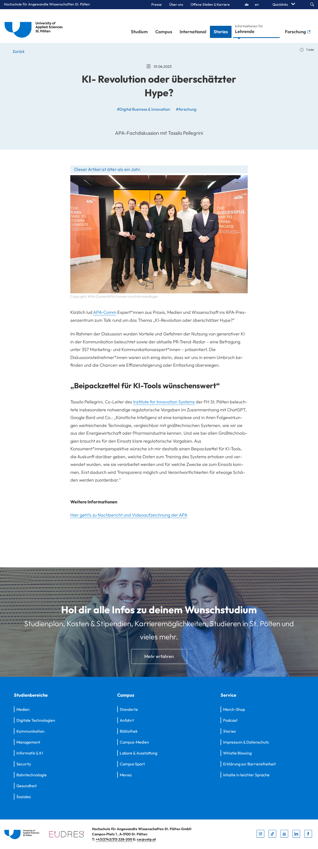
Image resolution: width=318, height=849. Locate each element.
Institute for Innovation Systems (164, 402)
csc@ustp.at (146, 839)
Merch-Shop (234, 709)
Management (28, 742)
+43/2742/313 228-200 (114, 839)
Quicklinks (281, 4)
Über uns (176, 4)
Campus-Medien (134, 742)
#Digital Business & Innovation (143, 109)
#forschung (186, 109)
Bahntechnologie (31, 774)
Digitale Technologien (35, 720)
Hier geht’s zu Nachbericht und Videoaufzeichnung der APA (128, 515)
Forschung (296, 31)
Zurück (18, 51)
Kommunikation (30, 731)
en (257, 4)
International (193, 31)
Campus (163, 31)
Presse (156, 4)
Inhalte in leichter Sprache (246, 774)
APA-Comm (104, 312)
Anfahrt (127, 720)
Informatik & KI (29, 753)
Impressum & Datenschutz (246, 742)
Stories (221, 31)
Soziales (23, 796)
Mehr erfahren (159, 656)
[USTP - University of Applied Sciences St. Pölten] (35, 26)
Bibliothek (129, 731)
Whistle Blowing (237, 753)
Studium (139, 31)
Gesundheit (26, 785)
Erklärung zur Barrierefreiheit (249, 763)
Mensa (125, 774)
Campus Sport (132, 763)
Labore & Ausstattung (138, 753)
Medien (23, 709)
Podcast (230, 720)
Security (23, 763)
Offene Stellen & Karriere (210, 4)
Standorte (129, 709)
